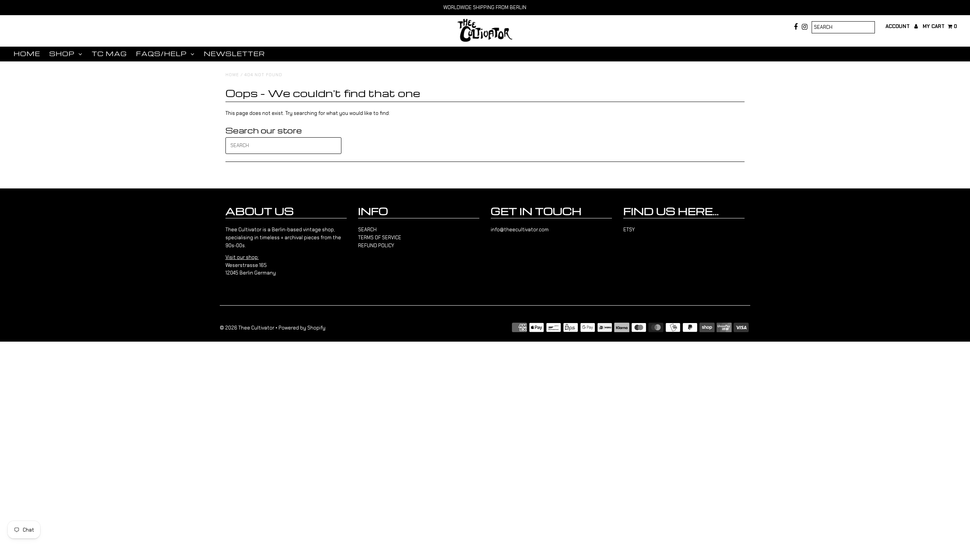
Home (27, 54)
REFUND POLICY (376, 245)
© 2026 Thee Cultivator (247, 328)
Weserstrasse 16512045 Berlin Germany (250, 265)
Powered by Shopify (301, 328)
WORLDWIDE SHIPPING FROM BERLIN (484, 7)
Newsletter (234, 54)
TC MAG (109, 54)
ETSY (629, 229)
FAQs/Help (161, 54)
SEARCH (367, 229)
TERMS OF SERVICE (379, 237)
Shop (62, 54)
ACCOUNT (898, 26)
